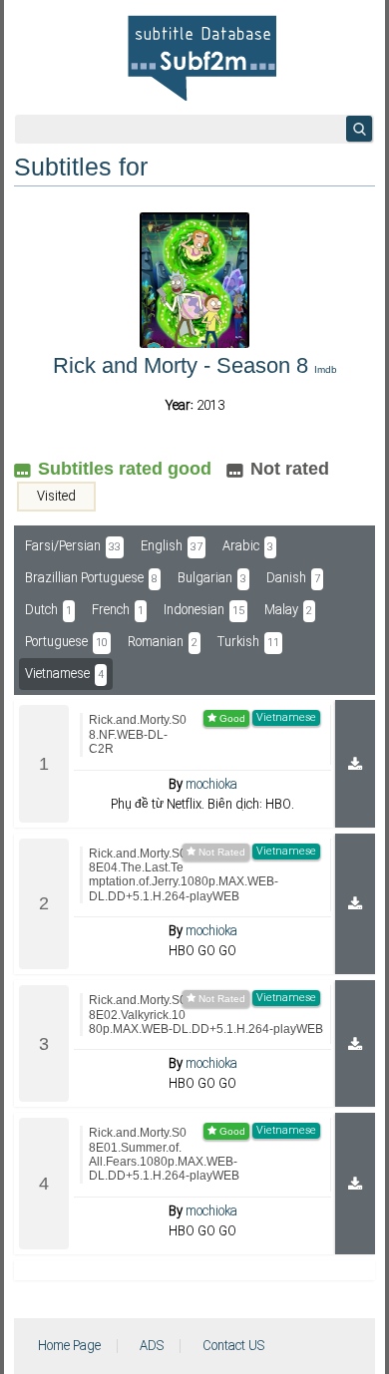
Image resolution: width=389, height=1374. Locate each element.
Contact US (233, 1346)
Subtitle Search (359, 129)
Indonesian (204, 610)
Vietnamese (64, 674)
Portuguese (66, 642)
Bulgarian (212, 578)
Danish (293, 578)
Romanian (162, 642)
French (118, 610)
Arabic (247, 546)
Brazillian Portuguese (91, 578)
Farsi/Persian (73, 546)
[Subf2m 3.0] (202, 58)
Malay (288, 610)
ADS (152, 1346)
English (171, 546)
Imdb (325, 369)
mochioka (211, 785)
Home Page (69, 1346)
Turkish (248, 642)
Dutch (48, 610)
